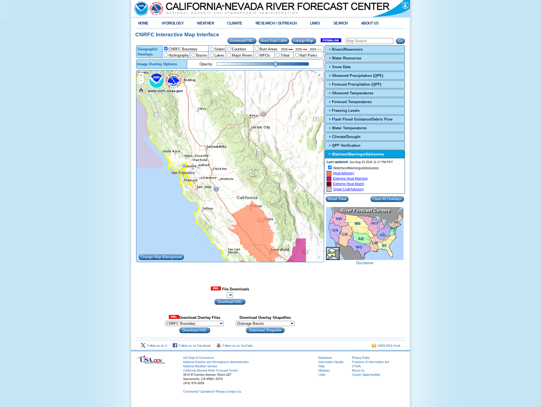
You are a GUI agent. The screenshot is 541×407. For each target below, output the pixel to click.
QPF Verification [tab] (346, 145)
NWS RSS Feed (388, 345)
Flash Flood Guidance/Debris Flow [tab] (362, 119)
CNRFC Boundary (183, 49)
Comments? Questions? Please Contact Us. (212, 391)
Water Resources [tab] (346, 58)
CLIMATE (234, 23)
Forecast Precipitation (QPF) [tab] (356, 84)
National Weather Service (200, 366)
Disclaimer (364, 263)
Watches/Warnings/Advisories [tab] (358, 154)
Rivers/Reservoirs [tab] (347, 49)
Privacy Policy (361, 357)
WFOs (265, 55)
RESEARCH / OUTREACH (276, 23)
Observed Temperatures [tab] (352, 93)
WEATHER (205, 23)
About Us (358, 370)
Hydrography (178, 55)
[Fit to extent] (141, 90)
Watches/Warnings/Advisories (356, 168)
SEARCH (340, 23)
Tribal (284, 55)
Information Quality (330, 362)
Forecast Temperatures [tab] (352, 102)
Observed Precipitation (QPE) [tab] (357, 76)
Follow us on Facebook (194, 345)
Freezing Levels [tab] (346, 110)
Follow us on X (156, 345)
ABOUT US (370, 23)
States (219, 49)
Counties (239, 49)
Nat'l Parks (308, 55)
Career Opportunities (366, 374)
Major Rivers (242, 55)
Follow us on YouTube (237, 345)
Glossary (324, 370)
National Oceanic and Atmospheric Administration (216, 362)
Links (321, 374)
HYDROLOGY (173, 23)
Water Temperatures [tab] (349, 128)
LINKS (315, 23)
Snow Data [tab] (341, 67)
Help (321, 366)
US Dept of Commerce (198, 357)
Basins (201, 55)
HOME (143, 23)
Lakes (219, 55)
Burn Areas (269, 49)
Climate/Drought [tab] (346, 137)
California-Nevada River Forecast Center (210, 370)
